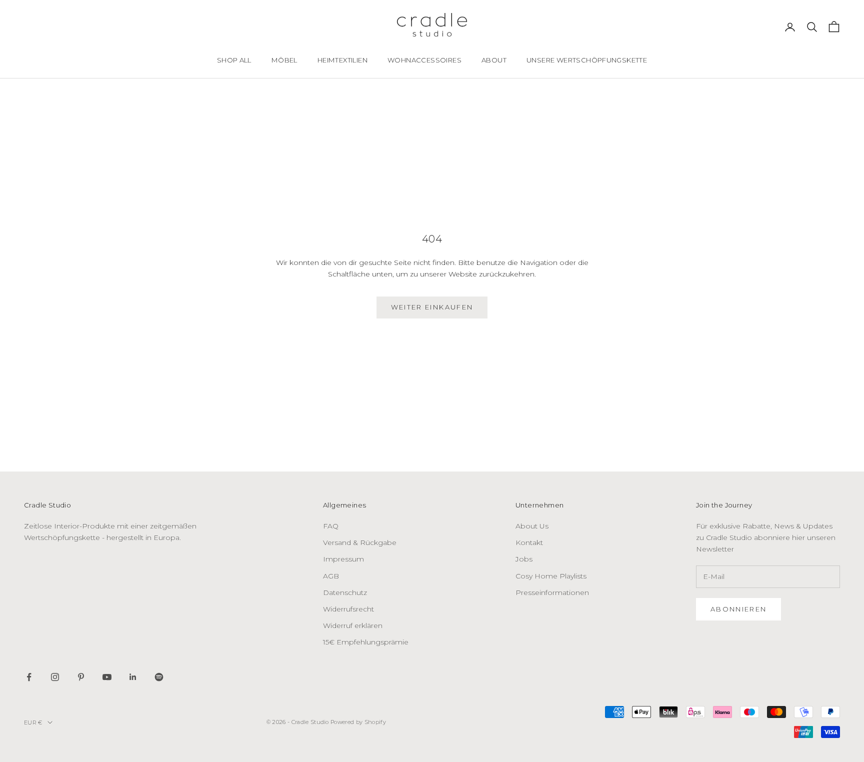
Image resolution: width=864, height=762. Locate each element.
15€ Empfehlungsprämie (365, 642)
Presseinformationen (552, 592)
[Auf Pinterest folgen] (81, 677)
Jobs (524, 559)
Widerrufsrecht (348, 609)
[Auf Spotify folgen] (159, 677)
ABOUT (494, 60)
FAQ (330, 526)
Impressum (343, 559)
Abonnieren (738, 609)
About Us (532, 526)
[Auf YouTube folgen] (107, 677)
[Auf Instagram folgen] (55, 677)
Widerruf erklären (352, 625)
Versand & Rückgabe (359, 542)
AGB (331, 576)
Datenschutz (345, 592)
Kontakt (529, 542)
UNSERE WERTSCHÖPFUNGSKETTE (586, 60)
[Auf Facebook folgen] (29, 677)
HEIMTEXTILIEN (343, 60)
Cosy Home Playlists (551, 576)
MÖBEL (285, 60)
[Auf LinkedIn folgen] (133, 677)
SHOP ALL (234, 60)
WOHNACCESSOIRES (425, 60)
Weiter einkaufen (432, 307)
